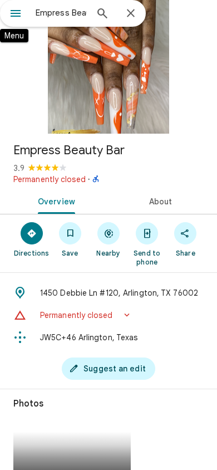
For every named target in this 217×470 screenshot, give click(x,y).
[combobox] (61, 12)
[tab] (54, 200)
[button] (108, 315)
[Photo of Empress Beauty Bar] (108, 67)
